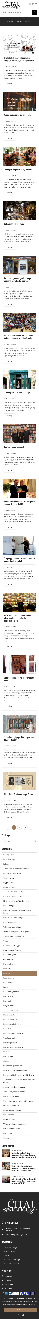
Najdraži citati (8, 996)
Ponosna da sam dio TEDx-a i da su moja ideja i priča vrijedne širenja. (18, 336)
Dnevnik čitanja (9, 964)
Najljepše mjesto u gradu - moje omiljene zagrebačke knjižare (17, 279)
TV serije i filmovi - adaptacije (14, 1124)
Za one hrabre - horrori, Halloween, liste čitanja (19, 1081)
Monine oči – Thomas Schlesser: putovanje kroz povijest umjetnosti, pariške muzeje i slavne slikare (23, 1168)
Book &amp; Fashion (11, 992)
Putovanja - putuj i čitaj (12, 873)
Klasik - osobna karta (11, 1129)
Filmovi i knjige (9, 859)
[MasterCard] (32, 1293)
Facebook (8, 1276)
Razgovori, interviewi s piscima (15, 1070)
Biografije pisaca (9, 922)
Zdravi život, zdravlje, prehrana (15, 1092)
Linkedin (8, 1280)
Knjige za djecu (9, 882)
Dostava (7, 1255)
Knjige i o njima (9, 1119)
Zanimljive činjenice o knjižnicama (18, 169)
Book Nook (7, 982)
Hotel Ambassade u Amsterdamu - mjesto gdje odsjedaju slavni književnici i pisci (18, 618)
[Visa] (24, 1293)
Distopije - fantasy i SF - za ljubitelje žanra (17, 911)
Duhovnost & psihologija (13, 918)
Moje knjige (7, 968)
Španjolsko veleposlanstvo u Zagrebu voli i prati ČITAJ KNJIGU (19, 502)
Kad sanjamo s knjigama (14, 224)
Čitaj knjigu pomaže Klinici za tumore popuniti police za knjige (19, 559)
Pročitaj (9, 84)
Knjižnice (6, 973)
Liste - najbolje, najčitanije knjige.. (16, 901)
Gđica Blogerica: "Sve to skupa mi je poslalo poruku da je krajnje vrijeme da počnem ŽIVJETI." (23, 1181)
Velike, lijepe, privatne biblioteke (17, 115)
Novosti (6, 1052)
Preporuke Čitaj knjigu (12, 1024)
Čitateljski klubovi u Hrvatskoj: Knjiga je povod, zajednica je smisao (19, 59)
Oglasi (5, 941)
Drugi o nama (8, 1005)
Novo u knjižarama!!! (11, 1096)
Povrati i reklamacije (12, 1259)
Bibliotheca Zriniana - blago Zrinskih (19, 794)
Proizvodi (7, 1001)
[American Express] (6, 1293)
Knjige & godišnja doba (12, 1110)
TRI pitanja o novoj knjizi (13, 892)
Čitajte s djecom (9, 878)
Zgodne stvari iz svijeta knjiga (14, 936)
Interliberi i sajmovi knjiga (13, 896)
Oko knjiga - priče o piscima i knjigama (18, 1101)
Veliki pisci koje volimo (12, 927)
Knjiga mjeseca (9, 887)
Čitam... (6, 1061)
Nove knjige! (8, 1056)
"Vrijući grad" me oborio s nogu (17, 392)
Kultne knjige (8, 906)
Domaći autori (8, 855)
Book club (7, 1029)
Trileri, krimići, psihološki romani (16, 869)
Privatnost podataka (12, 1263)
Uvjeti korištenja (10, 1247)
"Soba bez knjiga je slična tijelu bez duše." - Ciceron (19, 738)
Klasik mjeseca (9, 1115)
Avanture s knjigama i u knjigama (16, 932)
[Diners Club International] (14, 1293)
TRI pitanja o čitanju (11, 1010)
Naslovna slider (9, 1015)
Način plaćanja (9, 1251)
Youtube (8, 1288)
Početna (9, 21)
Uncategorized (9, 1038)
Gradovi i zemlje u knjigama (14, 1087)
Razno (5, 987)
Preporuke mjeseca (10, 1019)
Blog (19, 21)
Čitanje (6, 1138)
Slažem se (20, 1310)
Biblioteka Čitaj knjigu (11, 945)
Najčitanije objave (10, 1042)
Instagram (9, 1284)
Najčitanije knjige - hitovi (13, 1047)
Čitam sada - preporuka (12, 1066)
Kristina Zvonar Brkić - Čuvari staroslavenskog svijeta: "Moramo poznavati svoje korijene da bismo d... (24, 1155)
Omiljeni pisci (8, 959)
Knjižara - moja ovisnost (14, 447)
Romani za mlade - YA (11, 1105)
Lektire (6, 864)
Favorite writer (9, 978)
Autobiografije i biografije (13, 1033)
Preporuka (7, 1133)
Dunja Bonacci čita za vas (13, 950)
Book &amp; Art (9, 955)
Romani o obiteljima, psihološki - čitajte (18, 1075)
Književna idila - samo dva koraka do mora (19, 679)
